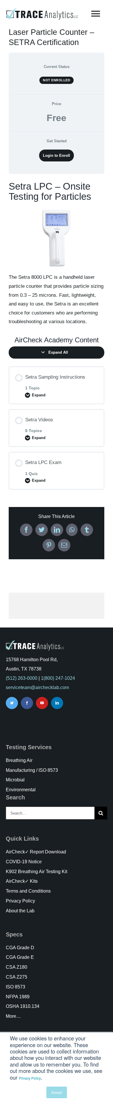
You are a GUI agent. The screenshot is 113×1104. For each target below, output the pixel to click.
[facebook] (27, 703)
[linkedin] (57, 703)
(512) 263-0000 (21, 678)
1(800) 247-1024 (58, 678)
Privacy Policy (30, 1078)
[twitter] (12, 703)
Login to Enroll (56, 155)
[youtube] (42, 703)
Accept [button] (56, 1092)
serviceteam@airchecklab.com (37, 687)
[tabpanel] (56, 253)
